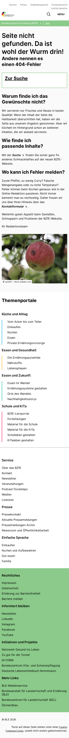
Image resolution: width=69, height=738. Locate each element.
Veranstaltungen (12, 484)
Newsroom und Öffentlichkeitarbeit (25, 530)
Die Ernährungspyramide (23, 357)
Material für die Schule (22, 424)
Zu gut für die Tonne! (16, 655)
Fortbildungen (16, 419)
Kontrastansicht (59, 4)
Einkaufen (14, 327)
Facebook (8, 629)
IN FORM (7, 660)
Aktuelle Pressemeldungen (19, 519)
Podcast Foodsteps (15, 489)
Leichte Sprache (59, 8)
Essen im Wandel (18, 383)
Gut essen (8, 556)
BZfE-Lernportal (18, 413)
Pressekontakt (11, 514)
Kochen (12, 332)
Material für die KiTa (20, 429)
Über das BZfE (11, 468)
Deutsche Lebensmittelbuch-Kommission (29, 671)
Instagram (8, 624)
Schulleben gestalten (21, 435)
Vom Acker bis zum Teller (24, 321)
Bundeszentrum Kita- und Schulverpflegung (31, 665)
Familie (6, 561)
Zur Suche (16, 78)
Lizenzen (8, 500)
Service (13, 4)
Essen (11, 337)
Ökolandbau (10, 705)
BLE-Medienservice (14, 685)
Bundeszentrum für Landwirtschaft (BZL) (29, 700)
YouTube (7, 635)
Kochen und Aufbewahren (19, 550)
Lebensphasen (17, 368)
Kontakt (7, 473)
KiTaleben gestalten (20, 440)
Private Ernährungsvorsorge (26, 343)
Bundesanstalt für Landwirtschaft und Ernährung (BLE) (34, 692)
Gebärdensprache (39, 4)
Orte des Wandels (19, 393)
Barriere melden (12, 599)
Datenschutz (10, 588)
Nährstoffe (14, 363)
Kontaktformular (13, 206)
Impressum (9, 583)
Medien (7, 494)
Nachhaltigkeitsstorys (21, 399)
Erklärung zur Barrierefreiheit (21, 593)
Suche (16, 155)
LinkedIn (7, 619)
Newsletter (9, 478)
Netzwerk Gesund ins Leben (20, 649)
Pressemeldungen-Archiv (18, 525)
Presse (23, 4)
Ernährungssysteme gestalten (27, 388)
